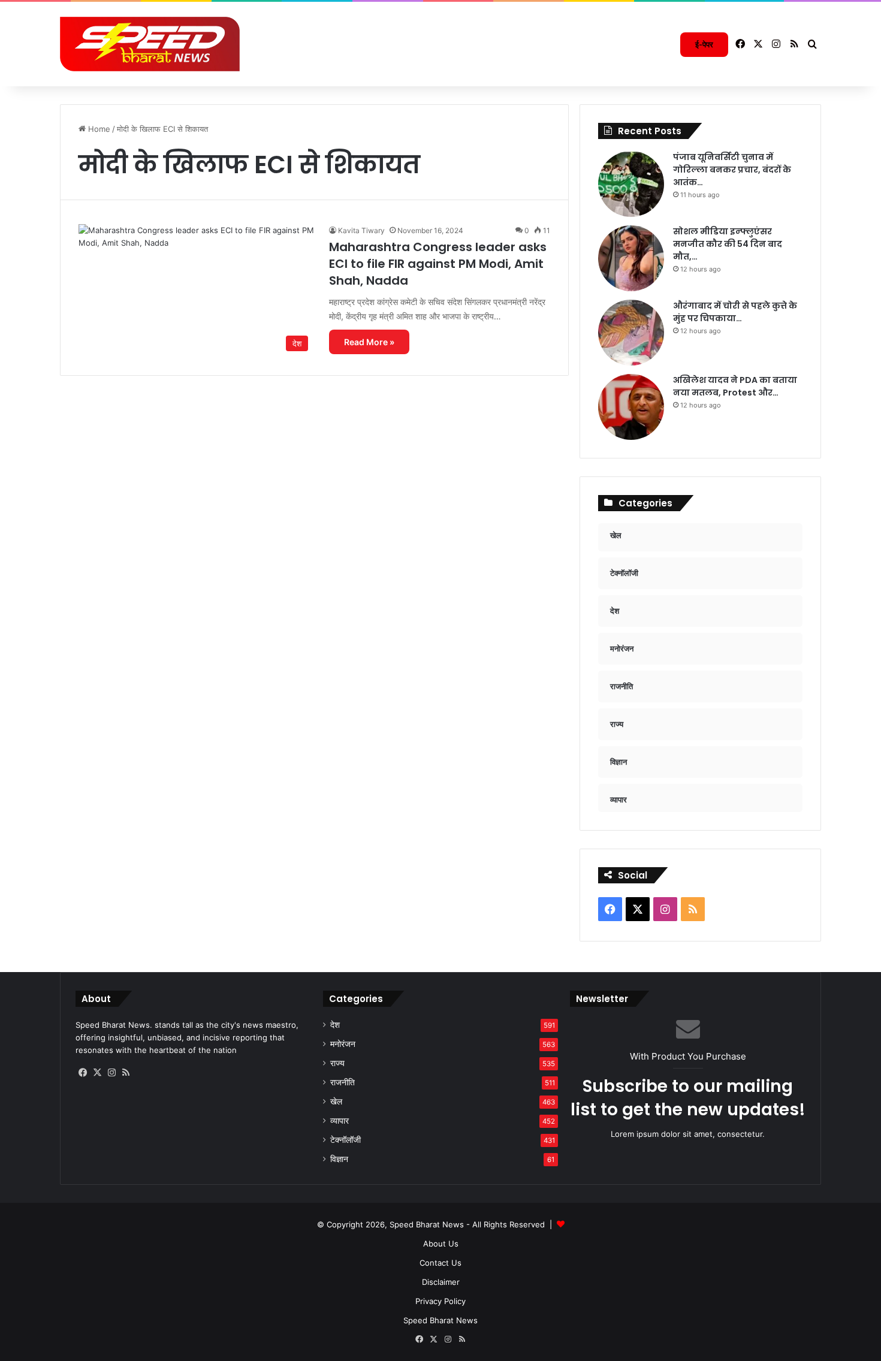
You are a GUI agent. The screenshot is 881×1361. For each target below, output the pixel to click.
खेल (336, 1101)
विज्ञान (339, 1159)
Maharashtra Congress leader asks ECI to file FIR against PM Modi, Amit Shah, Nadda (438, 264)
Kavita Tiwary (361, 230)
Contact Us (440, 1263)
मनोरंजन (342, 1044)
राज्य (337, 1063)
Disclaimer (441, 1282)
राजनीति (342, 1082)
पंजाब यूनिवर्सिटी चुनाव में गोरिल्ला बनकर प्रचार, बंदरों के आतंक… (732, 169)
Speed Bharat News (440, 1320)
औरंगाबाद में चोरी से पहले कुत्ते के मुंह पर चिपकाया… (735, 312)
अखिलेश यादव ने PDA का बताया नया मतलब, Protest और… (735, 386)
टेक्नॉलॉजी (345, 1140)
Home (98, 129)
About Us (440, 1243)
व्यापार (339, 1120)
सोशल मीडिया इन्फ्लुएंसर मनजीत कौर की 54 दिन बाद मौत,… (727, 243)
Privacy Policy (440, 1301)
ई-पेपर (704, 44)
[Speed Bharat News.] (150, 44)
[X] (97, 1073)
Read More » (369, 342)
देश (335, 1025)
